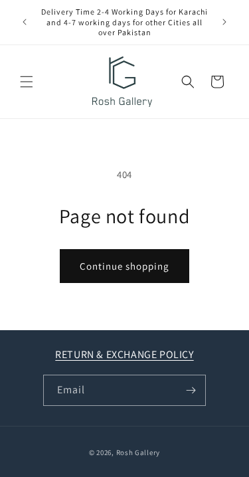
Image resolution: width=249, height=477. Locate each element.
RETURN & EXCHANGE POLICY (124, 354)
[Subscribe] (190, 390)
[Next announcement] (224, 22)
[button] (26, 81)
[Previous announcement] (24, 22)
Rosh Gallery (138, 452)
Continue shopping (124, 266)
